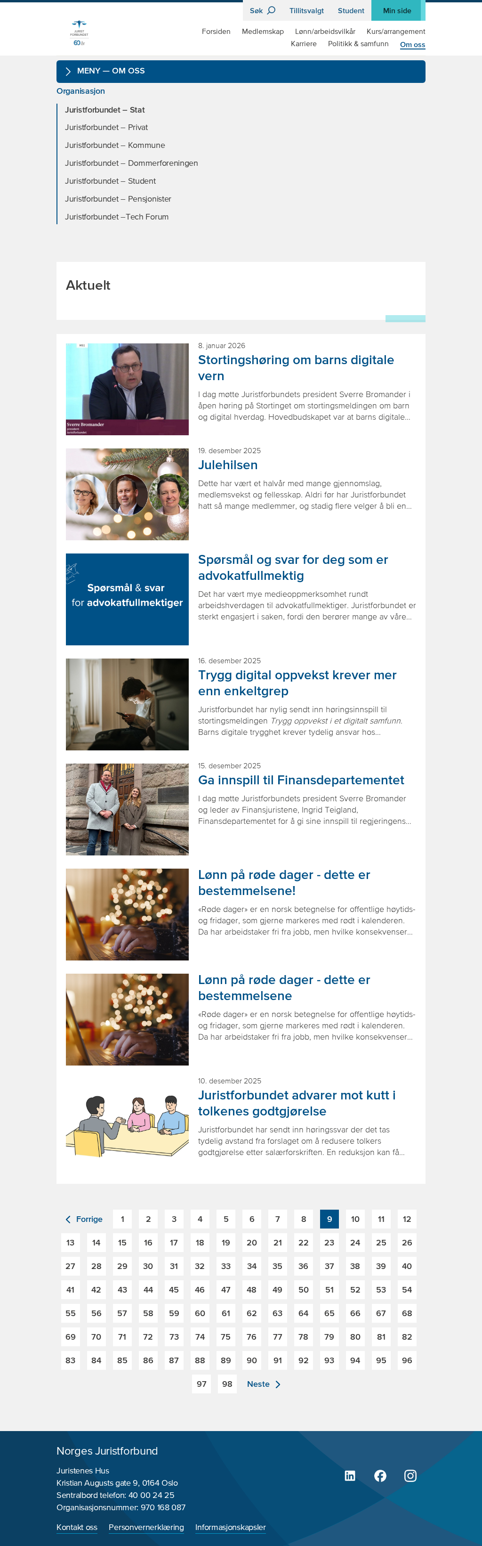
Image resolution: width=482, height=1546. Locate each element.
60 (200, 1313)
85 (122, 1360)
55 (70, 1313)
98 (227, 1384)
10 (355, 1219)
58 (148, 1313)
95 (381, 1360)
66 (355, 1313)
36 (303, 1266)
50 (303, 1289)
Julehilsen (228, 464)
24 (355, 1242)
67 (381, 1313)
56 (96, 1313)
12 (407, 1219)
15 (122, 1242)
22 (303, 1242)
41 (70, 1289)
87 (174, 1360)
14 (96, 1242)
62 (252, 1313)
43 (122, 1289)
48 (252, 1289)
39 (381, 1266)
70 (96, 1337)
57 (122, 1313)
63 (277, 1313)
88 (200, 1360)
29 (122, 1266)
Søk (257, 10)
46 (200, 1289)
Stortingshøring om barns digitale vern (296, 367)
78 (303, 1337)
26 (407, 1242)
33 (226, 1266)
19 (226, 1242)
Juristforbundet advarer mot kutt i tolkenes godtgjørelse (297, 1102)
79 (329, 1337)
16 (148, 1242)
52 (355, 1289)
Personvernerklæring (146, 1527)
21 (277, 1242)
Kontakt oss (76, 1527)
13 (70, 1242)
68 (407, 1313)
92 (303, 1360)
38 (355, 1266)
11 (381, 1219)
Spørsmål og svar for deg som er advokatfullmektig (293, 567)
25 (381, 1242)
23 (329, 1242)
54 (407, 1289)
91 (277, 1360)
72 (148, 1337)
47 (226, 1289)
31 (174, 1266)
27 (70, 1266)
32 (200, 1266)
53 (381, 1289)
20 (252, 1242)
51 (329, 1289)
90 (252, 1360)
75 (226, 1337)
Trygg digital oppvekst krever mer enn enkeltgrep (297, 682)
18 (200, 1242)
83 (70, 1360)
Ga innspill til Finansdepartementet (301, 779)
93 (329, 1360)
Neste (259, 1384)
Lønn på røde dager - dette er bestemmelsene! (284, 882)
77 (277, 1337)
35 (277, 1266)
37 (329, 1266)
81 (381, 1337)
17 (174, 1242)
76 (252, 1337)
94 (355, 1360)
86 (148, 1360)
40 (407, 1266)
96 (407, 1360)
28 (96, 1266)
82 (407, 1337)
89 (226, 1360)
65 (329, 1313)
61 (226, 1313)
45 (174, 1289)
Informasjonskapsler (230, 1527)
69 (70, 1337)
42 (96, 1289)
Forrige (88, 1219)
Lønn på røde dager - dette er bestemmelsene (284, 987)
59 (174, 1313)
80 (355, 1337)
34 (252, 1266)
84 (96, 1360)
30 (148, 1266)
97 (202, 1384)
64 (303, 1313)
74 (200, 1337)
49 (277, 1289)
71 (122, 1337)
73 (174, 1337)
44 (148, 1289)
